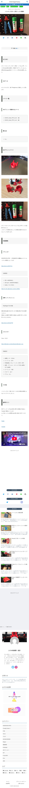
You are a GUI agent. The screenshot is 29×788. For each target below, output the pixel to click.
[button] (25, 367)
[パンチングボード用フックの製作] (12, 37)
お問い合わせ (21, 783)
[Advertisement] (14, 465)
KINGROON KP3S (14, 6)
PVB (4, 731)
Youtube (3, 426)
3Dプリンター (6, 750)
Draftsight (5, 747)
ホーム (7, 781)
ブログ (21, 6)
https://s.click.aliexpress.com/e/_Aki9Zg (10, 288)
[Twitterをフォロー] (7, 502)
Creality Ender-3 (6, 728)
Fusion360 (5, 755)
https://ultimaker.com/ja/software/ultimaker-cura (12, 344)
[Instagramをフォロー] (22, 502)
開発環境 (3, 6)
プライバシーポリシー (21, 781)
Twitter (2, 421)
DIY (4, 752)
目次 (14, 48)
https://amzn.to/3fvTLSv (6, 266)
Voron (4, 733)
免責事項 (8, 783)
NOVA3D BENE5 (6, 739)
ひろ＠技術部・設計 (15, 650)
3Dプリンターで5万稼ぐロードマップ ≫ (14, 4)
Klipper (4, 741)
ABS (4, 761)
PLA (8, 6)
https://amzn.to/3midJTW (7, 322)
